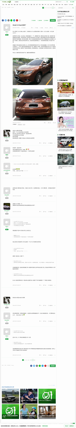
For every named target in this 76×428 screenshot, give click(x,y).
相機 (9, 4)
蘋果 (17, 4)
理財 (54, 4)
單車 (28, 4)
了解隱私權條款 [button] (45, 425)
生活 (48, 4)
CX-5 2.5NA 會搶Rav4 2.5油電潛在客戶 (64, 25)
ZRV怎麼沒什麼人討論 (61, 13)
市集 (62, 4)
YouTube (70, 4)
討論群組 (16, 1)
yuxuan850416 (7, 170)
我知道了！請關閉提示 (69, 425)
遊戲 (31, 4)
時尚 (40, 4)
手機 (6, 4)
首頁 (3, 4)
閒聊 (56, 4)
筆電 (12, 4)
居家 (34, 4)
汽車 (23, 4)
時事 (59, 4)
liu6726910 (6, 210)
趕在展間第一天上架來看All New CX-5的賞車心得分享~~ (65, 20)
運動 (42, 4)
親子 (37, 4)
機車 (26, 4)
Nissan (12, 7)
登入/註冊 (72, 1)
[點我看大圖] (33, 120)
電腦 (14, 4)
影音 (20, 4)
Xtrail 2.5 (19, 124)
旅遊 (51, 4)
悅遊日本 (66, 4)
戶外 (45, 4)
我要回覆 (53, 20)
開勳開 (7, 154)
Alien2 (6, 31)
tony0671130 (7, 137)
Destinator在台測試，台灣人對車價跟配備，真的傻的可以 (65, 17)
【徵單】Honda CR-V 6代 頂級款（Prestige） (65, 23)
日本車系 (8, 7)
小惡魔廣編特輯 (63, 80)
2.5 (24, 124)
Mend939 (7, 195)
